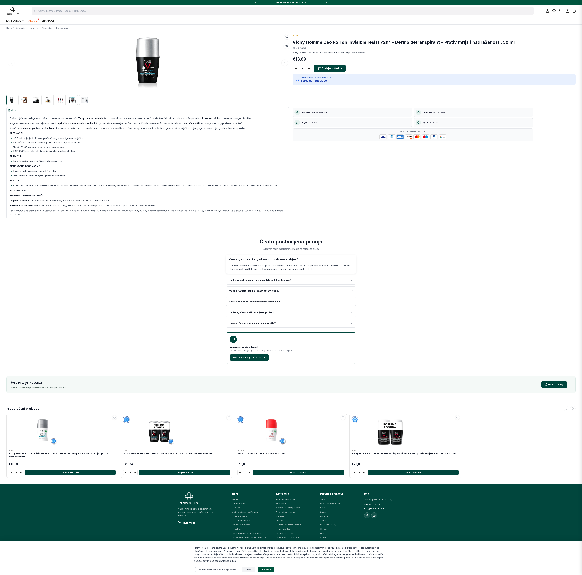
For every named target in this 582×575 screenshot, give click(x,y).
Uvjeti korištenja (239, 516)
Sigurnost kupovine (241, 524)
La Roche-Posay (328, 524)
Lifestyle (280, 520)
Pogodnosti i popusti (285, 499)
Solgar (323, 499)
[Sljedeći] (573, 408)
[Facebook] (367, 515)
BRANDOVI (48, 20)
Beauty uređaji (283, 529)
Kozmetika (281, 503)
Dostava (236, 508)
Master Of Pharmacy (330, 503)
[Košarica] (574, 11)
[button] (286, 36)
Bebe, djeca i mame (285, 512)
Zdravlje (280, 516)
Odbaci (248, 569)
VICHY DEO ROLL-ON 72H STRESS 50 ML (261, 453)
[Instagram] (374, 515)
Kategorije (13, 20)
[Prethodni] (566, 408)
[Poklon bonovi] (567, 11)
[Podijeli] (286, 46)
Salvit (322, 508)
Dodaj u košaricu (70, 472)
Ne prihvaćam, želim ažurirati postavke (217, 569)
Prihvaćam (266, 569)
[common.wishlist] (554, 10)
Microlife (324, 516)
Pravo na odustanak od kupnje (246, 533)
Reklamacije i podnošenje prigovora (249, 537)
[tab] (12, 110)
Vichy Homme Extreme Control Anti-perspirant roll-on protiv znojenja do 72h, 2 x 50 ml (404, 453)
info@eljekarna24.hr (374, 508)
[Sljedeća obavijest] (326, 2)
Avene (323, 537)
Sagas (323, 512)
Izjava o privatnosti (241, 520)
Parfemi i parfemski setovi (288, 524)
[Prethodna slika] (11, 63)
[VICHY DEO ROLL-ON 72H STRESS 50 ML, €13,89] (291, 431)
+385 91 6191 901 (372, 504)
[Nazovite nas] (560, 11)
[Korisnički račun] (547, 11)
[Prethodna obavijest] (256, 2)
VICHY (296, 35)
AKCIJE (32, 20)
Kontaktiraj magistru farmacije (249, 357)
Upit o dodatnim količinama (245, 512)
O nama (236, 499)
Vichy (323, 520)
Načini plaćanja (239, 503)
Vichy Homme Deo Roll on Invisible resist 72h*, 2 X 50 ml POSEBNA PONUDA (168, 453)
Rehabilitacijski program (287, 537)
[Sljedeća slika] (285, 63)
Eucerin (323, 533)
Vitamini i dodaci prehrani (288, 508)
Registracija (237, 529)
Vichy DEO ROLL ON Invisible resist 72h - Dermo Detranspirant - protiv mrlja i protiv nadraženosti (58, 455)
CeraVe (323, 529)
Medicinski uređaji (284, 533)
